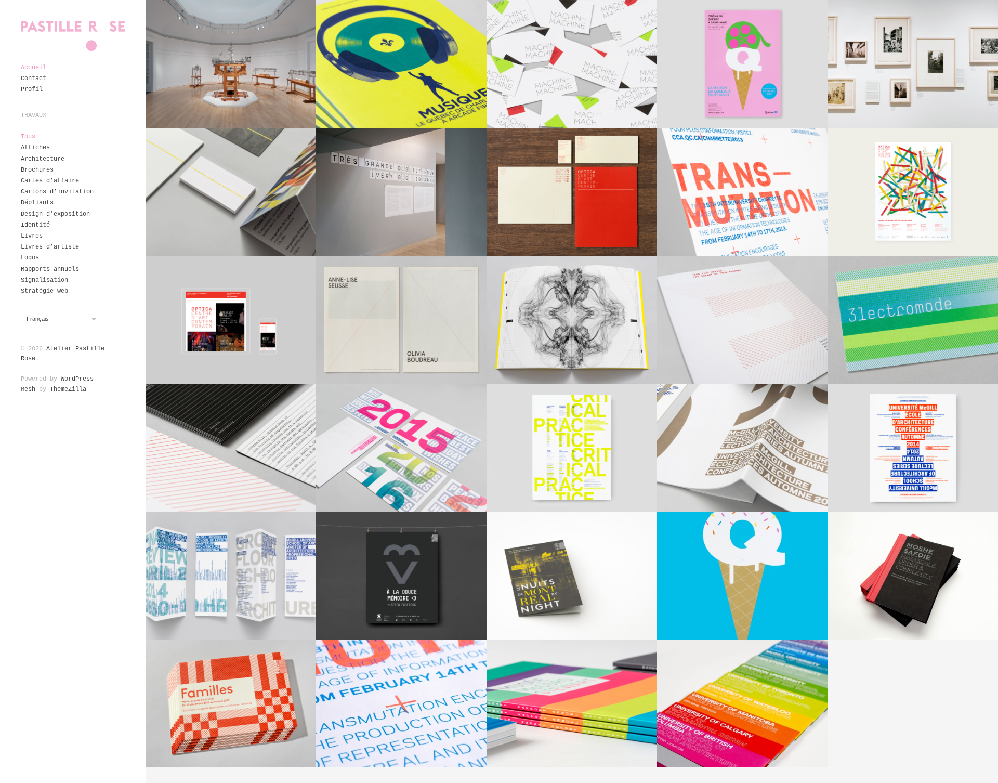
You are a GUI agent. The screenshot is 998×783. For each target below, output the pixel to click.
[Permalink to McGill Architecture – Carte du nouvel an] (401, 448)
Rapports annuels (50, 269)
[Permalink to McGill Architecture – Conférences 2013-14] (742, 448)
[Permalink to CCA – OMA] (401, 192)
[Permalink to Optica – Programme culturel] (913, 192)
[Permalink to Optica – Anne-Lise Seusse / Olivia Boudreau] (401, 320)
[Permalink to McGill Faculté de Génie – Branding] (231, 448)
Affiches (35, 147)
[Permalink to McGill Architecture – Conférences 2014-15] (913, 448)
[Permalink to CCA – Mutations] (742, 192)
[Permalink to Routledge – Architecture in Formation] (572, 320)
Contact (33, 78)
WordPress (77, 379)
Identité (35, 225)
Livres (32, 236)
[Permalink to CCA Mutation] (401, 703)
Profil (32, 89)
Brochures (37, 170)
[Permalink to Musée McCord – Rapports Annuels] (572, 703)
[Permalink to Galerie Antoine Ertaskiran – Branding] (231, 192)
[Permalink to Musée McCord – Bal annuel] (572, 576)
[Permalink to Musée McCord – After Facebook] (401, 576)
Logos (30, 258)
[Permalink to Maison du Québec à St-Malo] (742, 576)
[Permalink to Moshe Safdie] (913, 576)
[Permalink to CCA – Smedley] (231, 64)
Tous (28, 136)
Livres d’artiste (50, 247)
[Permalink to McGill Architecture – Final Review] (231, 576)
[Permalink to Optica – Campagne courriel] (231, 320)
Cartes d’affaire (50, 181)
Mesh (28, 389)
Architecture (42, 159)
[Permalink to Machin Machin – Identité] (572, 64)
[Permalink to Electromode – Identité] (913, 320)
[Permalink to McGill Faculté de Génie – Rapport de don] (742, 320)
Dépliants (37, 202)
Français (38, 319)
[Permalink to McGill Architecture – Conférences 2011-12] (572, 448)
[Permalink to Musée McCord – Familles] (231, 703)
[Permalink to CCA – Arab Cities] (913, 64)
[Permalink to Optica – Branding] (572, 192)
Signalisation (44, 280)
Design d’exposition (55, 214)
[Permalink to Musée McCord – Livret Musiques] (401, 64)
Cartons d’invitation (57, 191)
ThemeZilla (68, 389)
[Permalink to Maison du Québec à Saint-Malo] (742, 64)
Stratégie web (44, 291)
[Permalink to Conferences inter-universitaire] (742, 703)
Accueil (33, 67)
